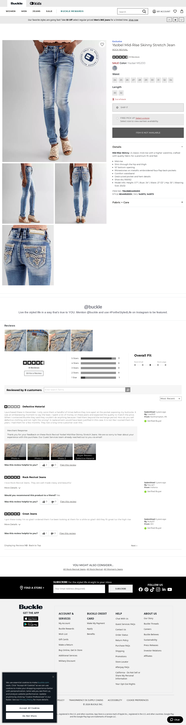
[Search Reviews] (127, 389)
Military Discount (67, 660)
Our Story (148, 618)
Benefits (91, 634)
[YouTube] (170, 589)
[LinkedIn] (164, 589)
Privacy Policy (26, 699)
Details (116, 146)
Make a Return (66, 644)
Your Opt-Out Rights (125, 684)
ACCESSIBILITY (115, 700)
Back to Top (35, 545)
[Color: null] (114, 68)
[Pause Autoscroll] (175, 19)
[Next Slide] (181, 19)
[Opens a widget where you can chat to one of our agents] (175, 720)
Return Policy (122, 640)
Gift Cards (63, 639)
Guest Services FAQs (125, 624)
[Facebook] (141, 589)
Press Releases (151, 645)
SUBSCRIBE (120, 588)
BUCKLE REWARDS (72, 11)
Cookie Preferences (138, 700)
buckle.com (43, 682)
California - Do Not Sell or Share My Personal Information (128, 675)
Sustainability (150, 639)
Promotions (121, 656)
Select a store (142, 118)
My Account (64, 623)
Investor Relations (152, 650)
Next (134, 545)
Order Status (122, 634)
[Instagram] (158, 589)
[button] (10, 11)
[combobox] (131, 11)
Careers (147, 629)
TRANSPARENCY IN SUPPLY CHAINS (86, 700)
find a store (34, 587)
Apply (90, 628)
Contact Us (121, 629)
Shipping (120, 651)
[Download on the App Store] (31, 618)
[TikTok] (152, 589)
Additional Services (68, 655)
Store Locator (122, 661)
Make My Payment (96, 623)
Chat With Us (122, 618)
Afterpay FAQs (122, 667)
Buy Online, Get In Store (70, 650)
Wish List (63, 634)
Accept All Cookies (29, 708)
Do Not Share (30, 716)
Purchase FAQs (123, 645)
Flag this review (68, 465)
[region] (29, 697)
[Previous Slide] (169, 19)
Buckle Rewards (66, 628)
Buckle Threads (151, 623)
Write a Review (34, 373)
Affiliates (148, 656)
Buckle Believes (151, 634)
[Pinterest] (146, 589)
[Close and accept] (53, 677)
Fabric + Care (120, 202)
